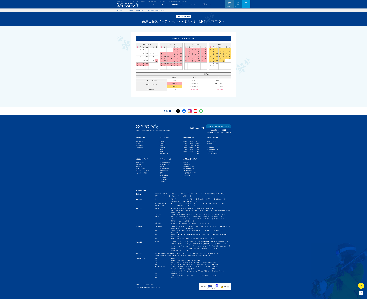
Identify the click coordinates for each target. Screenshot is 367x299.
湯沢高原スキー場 (175, 212)
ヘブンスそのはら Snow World (192, 248)
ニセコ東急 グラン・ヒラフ (175, 194)
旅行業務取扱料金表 (189, 168)
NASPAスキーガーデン (224, 210)
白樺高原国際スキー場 (222, 241)
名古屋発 (138, 143)
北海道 (185, 141)
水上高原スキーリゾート (177, 221)
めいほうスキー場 (202, 266)
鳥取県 (197, 153)
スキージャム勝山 (175, 260)
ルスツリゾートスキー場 (161, 194)
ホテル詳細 (138, 164)
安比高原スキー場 (202, 199)
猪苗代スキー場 (207, 203)
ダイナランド (193, 266)
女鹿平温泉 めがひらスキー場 (208, 275)
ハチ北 (216, 264)
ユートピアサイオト (184, 275)
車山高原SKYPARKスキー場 (208, 244)
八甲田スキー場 (193, 199)
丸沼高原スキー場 (189, 221)
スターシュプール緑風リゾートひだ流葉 (181, 271)
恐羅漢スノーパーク (195, 275)
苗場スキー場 (198, 208)
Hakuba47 (172, 253)
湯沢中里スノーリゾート (185, 210)
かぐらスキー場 (207, 208)
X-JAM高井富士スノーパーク (211, 226)
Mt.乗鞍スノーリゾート (177, 241)
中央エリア (162, 151)
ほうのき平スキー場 (219, 271)
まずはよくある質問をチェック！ (218, 126)
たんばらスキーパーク (176, 219)
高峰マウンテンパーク (222, 234)
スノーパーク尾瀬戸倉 (191, 216)
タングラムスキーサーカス (208, 230)
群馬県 (191, 145)
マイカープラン (211, 145)
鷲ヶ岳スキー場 (175, 266)
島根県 (197, 151)
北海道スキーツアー (212, 149)
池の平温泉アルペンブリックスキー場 (192, 238)
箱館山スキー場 (175, 262)
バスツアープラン (212, 141)
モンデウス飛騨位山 (197, 271)
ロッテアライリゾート (208, 238)
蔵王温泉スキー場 (220, 199)
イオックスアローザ (176, 258)
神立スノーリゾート (217, 208)
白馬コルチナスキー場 (173, 255)
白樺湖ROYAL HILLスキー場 (208, 241)
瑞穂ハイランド (175, 277)
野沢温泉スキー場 (175, 230)
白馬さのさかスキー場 (204, 255)
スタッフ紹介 (187, 175)
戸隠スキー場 (174, 232)
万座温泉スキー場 (185, 223)
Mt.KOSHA (174, 228)
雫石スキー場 (211, 199)
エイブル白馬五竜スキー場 (162, 253)
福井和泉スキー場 (185, 260)
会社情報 (186, 162)
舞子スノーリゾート (209, 214)
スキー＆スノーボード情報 (142, 171)
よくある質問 (163, 177)
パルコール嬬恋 (206, 223)
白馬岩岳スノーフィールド (199, 253)
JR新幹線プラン (211, 143)
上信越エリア (163, 147)
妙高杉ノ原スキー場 (176, 238)
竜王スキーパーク (185, 226)
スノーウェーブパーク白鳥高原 (207, 269)
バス (163, 4)
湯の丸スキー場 (175, 236)
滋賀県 (197, 143)
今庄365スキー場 (195, 260)
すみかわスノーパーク (191, 201)
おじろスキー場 (175, 264)
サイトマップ (139, 284)
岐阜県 (197, 145)
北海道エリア (163, 141)
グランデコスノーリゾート (195, 203)
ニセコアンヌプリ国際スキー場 (209, 194)
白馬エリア (162, 149)
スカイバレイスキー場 (197, 264)
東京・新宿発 (139, 141)
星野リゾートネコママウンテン (179, 203)
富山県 (191, 151)
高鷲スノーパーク (184, 266)
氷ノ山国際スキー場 (185, 264)
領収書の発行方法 (164, 168)
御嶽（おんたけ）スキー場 (223, 246)
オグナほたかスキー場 (216, 216)
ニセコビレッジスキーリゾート (192, 194)
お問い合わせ (149, 284)
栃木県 (191, 141)
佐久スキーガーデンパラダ (191, 234)
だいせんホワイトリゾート (178, 273)
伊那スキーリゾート (217, 248)
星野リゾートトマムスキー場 (162, 196)
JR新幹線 (177, 4)
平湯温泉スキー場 (208, 271)
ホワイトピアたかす (213, 266)
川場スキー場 (186, 219)
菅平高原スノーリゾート (177, 234)
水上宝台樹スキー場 (207, 219)
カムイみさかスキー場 (176, 246)
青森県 (185, 143)
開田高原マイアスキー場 (177, 248)
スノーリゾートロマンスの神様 (186, 228)
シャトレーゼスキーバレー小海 (192, 241)
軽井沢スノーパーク (196, 223)
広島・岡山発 (139, 147)
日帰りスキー (210, 147)
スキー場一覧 (139, 166)
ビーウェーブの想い (141, 168)
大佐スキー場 (174, 275)
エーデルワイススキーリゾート (192, 205)
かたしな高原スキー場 (203, 216)
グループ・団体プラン (213, 153)
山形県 (185, 147)
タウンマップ (163, 181)
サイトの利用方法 (164, 164)
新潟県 (191, 149)
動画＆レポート (140, 162)
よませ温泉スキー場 (225, 226)
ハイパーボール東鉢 (209, 264)
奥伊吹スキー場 (212, 262)
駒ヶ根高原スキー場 (176, 250)
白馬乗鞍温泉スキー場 (160, 255)
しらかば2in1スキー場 (194, 244)
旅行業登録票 (187, 164)
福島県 (185, 151)
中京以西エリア (164, 153)
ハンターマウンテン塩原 (177, 205)
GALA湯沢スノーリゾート (210, 210)
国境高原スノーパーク (201, 262)
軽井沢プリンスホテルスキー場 (207, 234)
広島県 (197, 149)
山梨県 (191, 143)
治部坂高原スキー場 (206, 248)
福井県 (197, 141)
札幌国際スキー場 (186, 196)
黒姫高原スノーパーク (221, 230)
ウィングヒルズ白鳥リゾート (178, 269)
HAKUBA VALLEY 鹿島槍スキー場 (188, 255)
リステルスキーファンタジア (219, 203)
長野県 (191, 147)
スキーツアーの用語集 (141, 173)
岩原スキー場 (174, 210)
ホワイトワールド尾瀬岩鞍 (178, 216)
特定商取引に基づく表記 (190, 173)
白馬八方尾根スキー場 (212, 253)
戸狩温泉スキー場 (185, 230)
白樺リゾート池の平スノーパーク (179, 244)
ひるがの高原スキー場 (192, 269)
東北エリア (162, 143)
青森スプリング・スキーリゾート (179, 199)
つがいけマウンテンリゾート (183, 253)
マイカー (192, 4)
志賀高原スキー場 (175, 226)
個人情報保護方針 (188, 171)
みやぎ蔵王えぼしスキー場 (178, 201)
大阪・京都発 (139, 145)
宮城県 (185, 149)
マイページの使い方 (165, 162)
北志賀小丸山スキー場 (197, 226)
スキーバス (210, 151)
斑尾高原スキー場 (195, 230)
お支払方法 (162, 166)
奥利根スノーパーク (219, 219)
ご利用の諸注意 (164, 175)
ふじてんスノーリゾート (189, 246)
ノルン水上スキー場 (196, 219)
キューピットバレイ (220, 214)
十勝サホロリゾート (176, 196)
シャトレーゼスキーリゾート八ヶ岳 (206, 246)
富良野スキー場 (222, 194)
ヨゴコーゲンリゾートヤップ (187, 262)
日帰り (207, 4)
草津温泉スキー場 (175, 223)
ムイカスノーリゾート (197, 214)
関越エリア (162, 145)
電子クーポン (163, 173)
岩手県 (185, 145)
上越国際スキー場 (185, 214)
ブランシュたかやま (187, 250)
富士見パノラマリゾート (223, 244)
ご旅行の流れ (163, 179)
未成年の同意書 (164, 171)
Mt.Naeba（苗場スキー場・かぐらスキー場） (182, 208)
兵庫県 (197, 147)
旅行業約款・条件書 (189, 166)
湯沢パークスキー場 (197, 210)
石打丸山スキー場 (175, 214)
